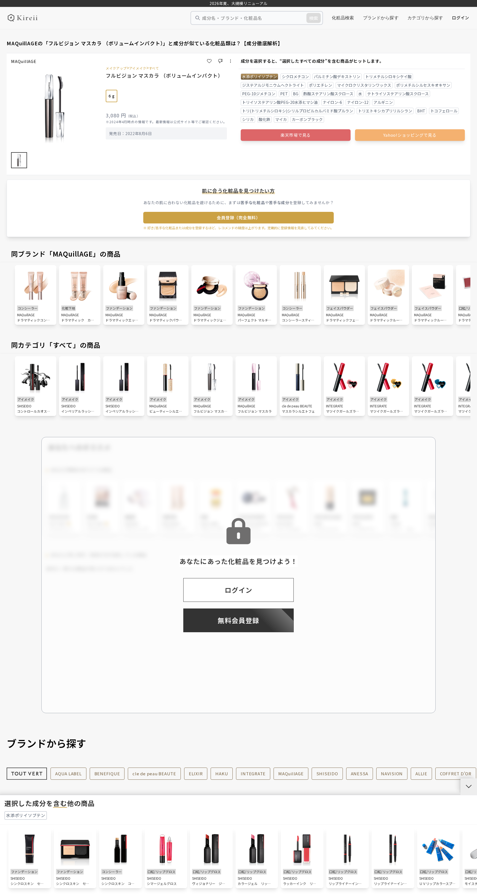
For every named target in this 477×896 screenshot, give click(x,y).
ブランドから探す (381, 17)
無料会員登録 (238, 620)
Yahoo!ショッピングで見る (409, 135)
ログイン (460, 17)
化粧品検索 (343, 17)
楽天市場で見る (295, 135)
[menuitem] (343, 18)
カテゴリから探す (425, 17)
